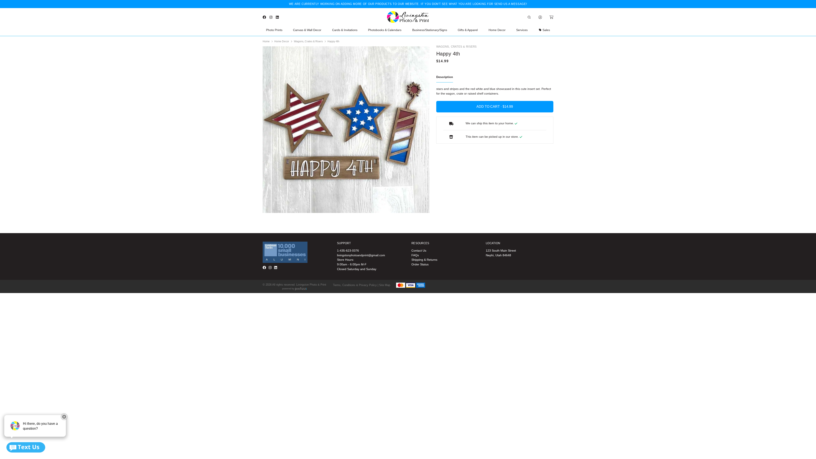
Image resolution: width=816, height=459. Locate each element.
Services (522, 30)
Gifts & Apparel (468, 30)
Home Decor (497, 30)
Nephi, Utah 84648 (498, 255)
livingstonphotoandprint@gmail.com (361, 255)
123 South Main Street (501, 250)
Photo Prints (274, 30)
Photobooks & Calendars (384, 30)
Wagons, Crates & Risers (308, 41)
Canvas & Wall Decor (307, 30)
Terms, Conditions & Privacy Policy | (355, 285)
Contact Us (418, 250)
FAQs (415, 255)
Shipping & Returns (424, 259)
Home (266, 41)
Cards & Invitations (344, 30)
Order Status (420, 264)
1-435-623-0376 (348, 250)
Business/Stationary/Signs (429, 30)
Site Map (384, 285)
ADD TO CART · (489, 106)
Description (444, 77)
